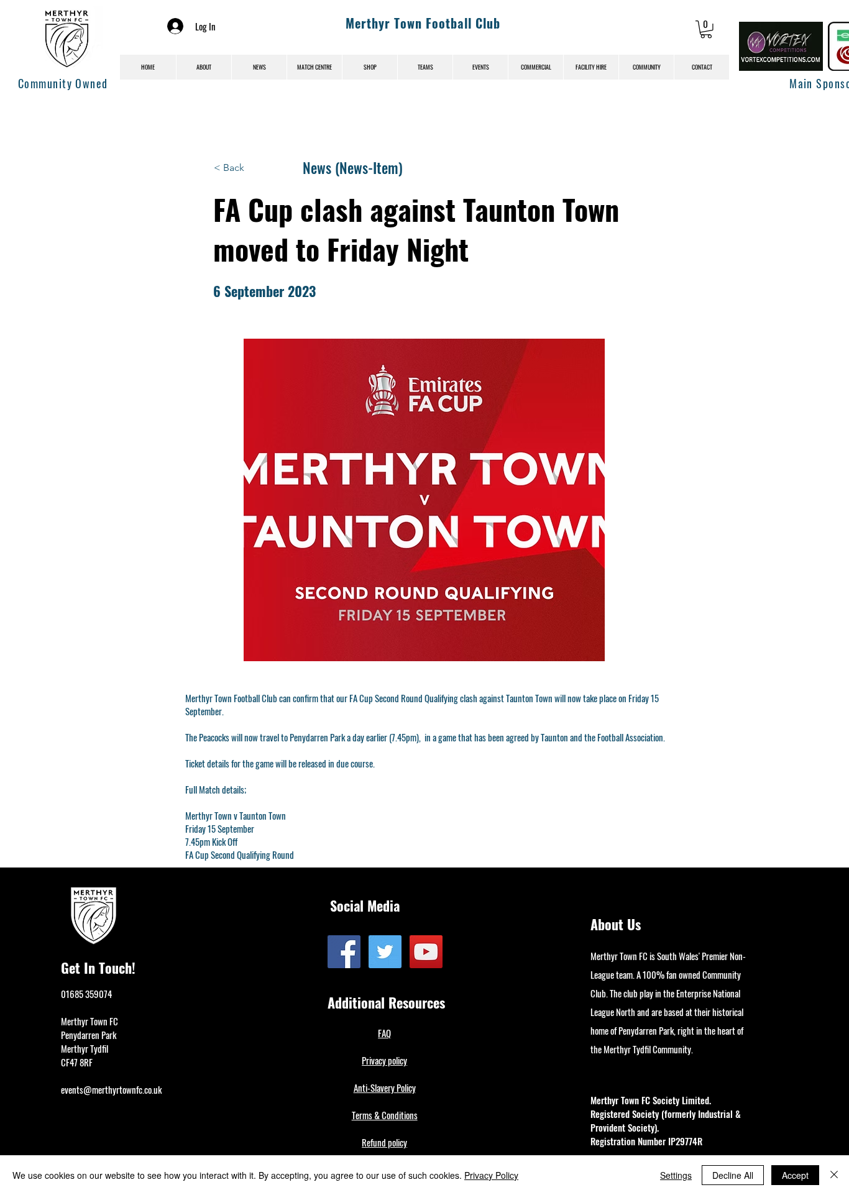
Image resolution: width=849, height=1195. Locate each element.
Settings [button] (676, 1175)
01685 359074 (86, 993)
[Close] (834, 1175)
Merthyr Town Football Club (423, 23)
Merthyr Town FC (89, 1021)
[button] (706, 30)
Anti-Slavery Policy (385, 1087)
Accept (795, 1175)
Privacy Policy (491, 1175)
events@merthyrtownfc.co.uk (111, 1089)
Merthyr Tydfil (84, 1048)
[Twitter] (385, 951)
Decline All (732, 1175)
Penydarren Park (88, 1035)
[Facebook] (344, 951)
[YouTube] (426, 951)
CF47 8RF (77, 1062)
